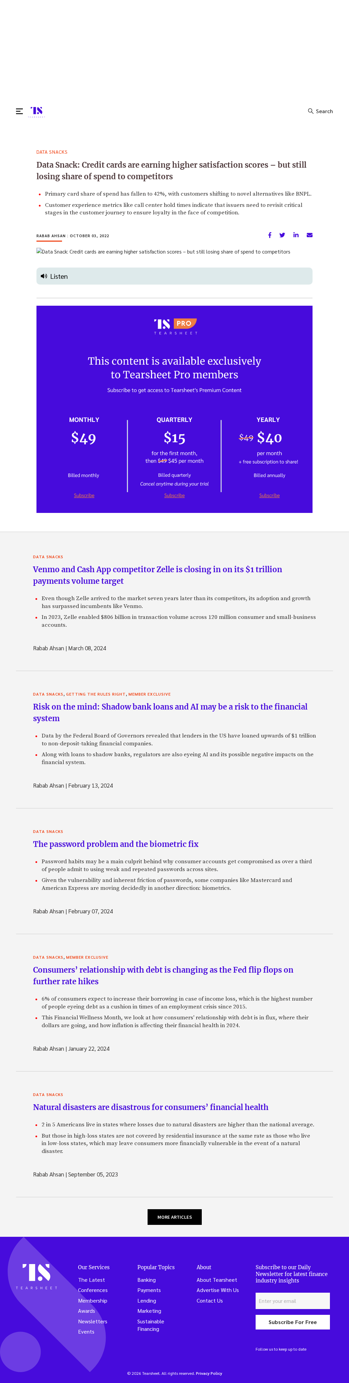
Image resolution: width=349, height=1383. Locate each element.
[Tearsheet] (36, 112)
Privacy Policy (209, 1373)
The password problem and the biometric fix (115, 844)
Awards (86, 1310)
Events (86, 1331)
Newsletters (92, 1321)
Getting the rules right (96, 694)
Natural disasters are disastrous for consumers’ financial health (151, 1107)
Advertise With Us (218, 1289)
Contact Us (210, 1300)
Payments (149, 1289)
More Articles (174, 1217)
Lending (146, 1300)
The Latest (91, 1279)
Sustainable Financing (150, 1325)
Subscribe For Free (293, 1321)
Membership (92, 1300)
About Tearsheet (217, 1279)
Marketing (149, 1310)
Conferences (93, 1289)
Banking (146, 1279)
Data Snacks (52, 152)
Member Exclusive (149, 694)
